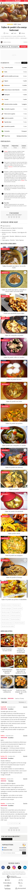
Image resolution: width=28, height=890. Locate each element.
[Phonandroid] (20, 888)
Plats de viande (6, 3)
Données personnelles (7, 873)
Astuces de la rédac (7, 849)
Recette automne (15, 615)
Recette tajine (5, 619)
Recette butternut (6, 230)
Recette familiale (15, 619)
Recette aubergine (6, 608)
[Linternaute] (7, 883)
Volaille (13, 3)
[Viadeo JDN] (20, 886)
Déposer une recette (7, 839)
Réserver (10, 166)
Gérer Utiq (23, 873)
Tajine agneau (5, 240)
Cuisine (5, 847)
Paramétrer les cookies (16, 873)
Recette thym (16, 605)
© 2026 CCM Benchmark (20, 874)
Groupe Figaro (12, 874)
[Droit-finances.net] (20, 883)
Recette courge (6, 612)
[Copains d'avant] (7, 886)
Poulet (17, 3)
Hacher (5, 151)
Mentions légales (6, 874)
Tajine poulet (5, 236)
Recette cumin (5, 615)
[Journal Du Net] (20, 880)
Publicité (17, 871)
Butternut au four (6, 232)
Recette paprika (16, 612)
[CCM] (7, 880)
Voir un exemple (22, 847)
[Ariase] (7, 888)
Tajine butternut (6, 226)
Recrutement (22, 871)
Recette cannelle (17, 608)
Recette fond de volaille (8, 626)
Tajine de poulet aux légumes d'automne (12, 228)
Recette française (19, 623)
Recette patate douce (7, 623)
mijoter (22, 180)
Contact (13, 871)
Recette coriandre (6, 605)
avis (19, 24)
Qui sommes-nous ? (7, 871)
